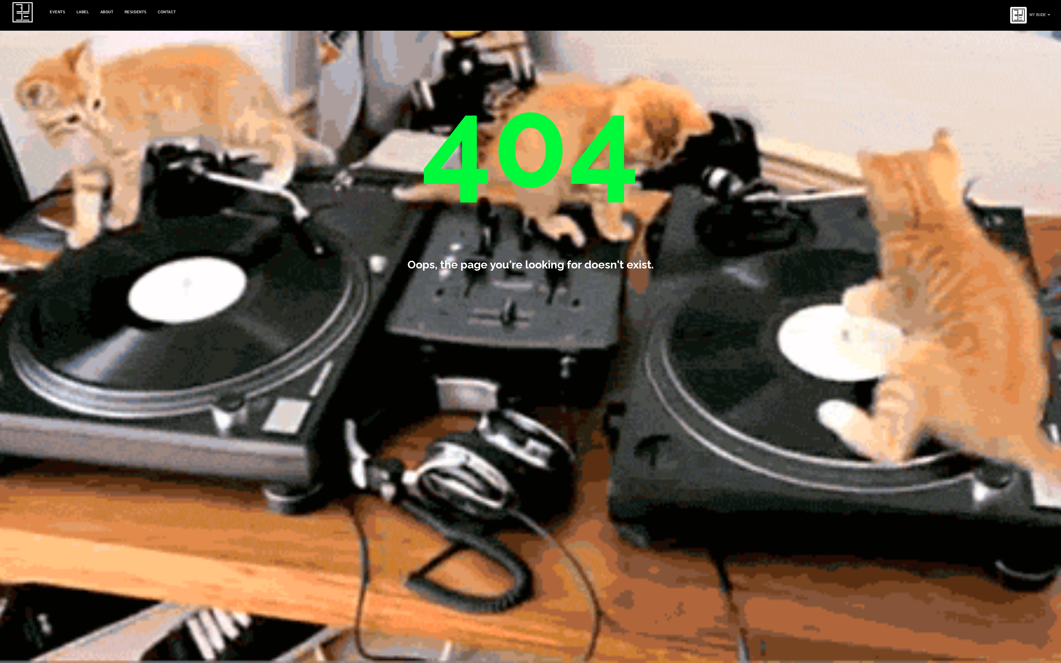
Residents (136, 12)
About (107, 12)
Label (83, 12)
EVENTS (57, 12)
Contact (167, 12)
